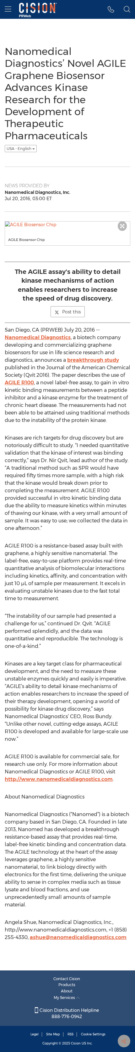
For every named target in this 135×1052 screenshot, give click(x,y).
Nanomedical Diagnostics (38, 337)
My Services (65, 997)
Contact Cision (66, 978)
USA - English (19, 148)
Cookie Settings (93, 1034)
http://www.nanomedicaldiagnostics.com (59, 779)
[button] (111, 9)
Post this (71, 312)
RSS (70, 1034)
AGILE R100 (19, 383)
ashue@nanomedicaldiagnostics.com (78, 937)
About (67, 991)
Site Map (53, 1034)
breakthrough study (93, 360)
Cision (76, 1043)
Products (66, 984)
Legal (34, 1034)
